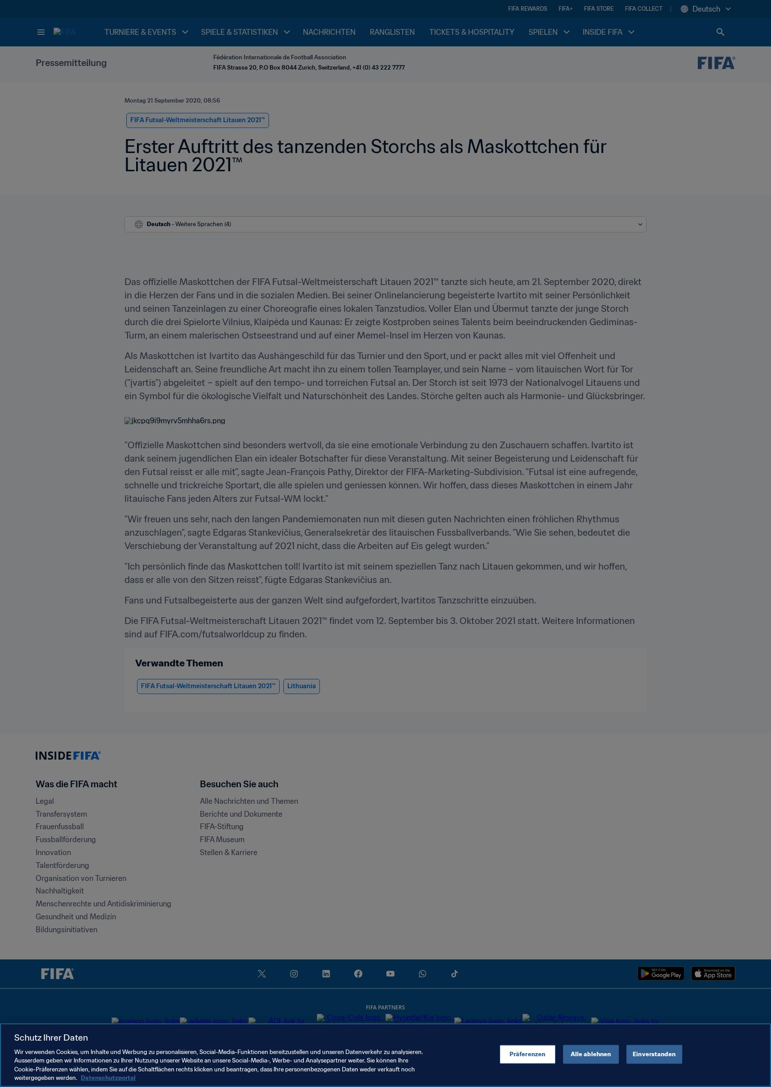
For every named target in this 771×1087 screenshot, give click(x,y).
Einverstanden (654, 1054)
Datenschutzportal (108, 1078)
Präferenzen (527, 1054)
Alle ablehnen (591, 1054)
